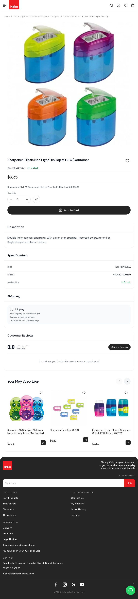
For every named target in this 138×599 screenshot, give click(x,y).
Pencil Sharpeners (72, 16)
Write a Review (119, 347)
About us (8, 533)
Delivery (7, 527)
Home (7, 16)
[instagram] (65, 585)
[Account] (118, 5)
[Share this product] (36, 199)
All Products (9, 515)
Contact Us (77, 497)
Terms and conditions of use (19, 545)
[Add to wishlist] (41, 393)
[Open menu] (4, 5)
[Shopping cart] (132, 5)
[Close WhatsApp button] (133, 583)
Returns (75, 515)
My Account (77, 503)
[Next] (127, 381)
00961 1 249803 (11, 568)
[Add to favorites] (128, 161)
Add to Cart (71, 210)
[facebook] (56, 585)
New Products (10, 497)
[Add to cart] (43, 442)
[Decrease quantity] (11, 199)
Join (130, 483)
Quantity (11, 193)
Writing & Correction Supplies (46, 16)
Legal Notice (10, 539)
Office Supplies (21, 16)
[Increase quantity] (26, 199)
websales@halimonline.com (18, 573)
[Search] (111, 5)
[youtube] (82, 585)
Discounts (8, 509)
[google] (73, 585)
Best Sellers (9, 503)
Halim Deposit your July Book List (21, 550)
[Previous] (119, 381)
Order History (78, 509)
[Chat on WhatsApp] (130, 590)
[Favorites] (125, 5)
